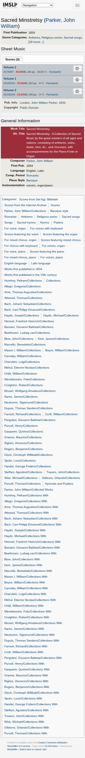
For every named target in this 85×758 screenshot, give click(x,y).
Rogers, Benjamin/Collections (23, 449)
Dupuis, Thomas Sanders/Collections (28, 408)
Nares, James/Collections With (24, 628)
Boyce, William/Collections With (24, 582)
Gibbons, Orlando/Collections (61, 477)
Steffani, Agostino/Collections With (26, 710)
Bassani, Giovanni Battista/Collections (28, 327)
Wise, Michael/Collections (21, 477)
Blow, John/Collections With (22, 559)
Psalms (58, 222)
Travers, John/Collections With (24, 716)
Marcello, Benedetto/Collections (25, 344)
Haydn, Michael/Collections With (25, 536)
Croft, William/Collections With (23, 652)
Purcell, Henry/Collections (21, 425)
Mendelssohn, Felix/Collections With (27, 611)
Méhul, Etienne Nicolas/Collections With (30, 600)
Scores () (12, 59)
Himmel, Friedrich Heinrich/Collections (29, 321)
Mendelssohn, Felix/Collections (24, 379)
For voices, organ (53, 245)
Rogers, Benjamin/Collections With (26, 687)
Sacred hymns (26, 222)
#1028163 (9, 83)
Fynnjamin (55, 72)
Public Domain (29, 107)
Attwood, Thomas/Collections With (26, 512)
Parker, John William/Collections (25, 211)
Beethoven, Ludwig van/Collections (27, 332)
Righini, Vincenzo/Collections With (26, 681)
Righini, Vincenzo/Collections (23, 443)
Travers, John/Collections (62, 472)
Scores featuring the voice (21, 234)
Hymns (44, 222)
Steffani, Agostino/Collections (23, 472)
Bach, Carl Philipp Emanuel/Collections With (32, 524)
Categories (9, 199)
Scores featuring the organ (60, 234)
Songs (8, 222)
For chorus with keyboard (21, 245)
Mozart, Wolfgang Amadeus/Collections (29, 391)
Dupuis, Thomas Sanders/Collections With (31, 640)
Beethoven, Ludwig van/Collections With (30, 553)
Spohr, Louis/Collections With (23, 698)
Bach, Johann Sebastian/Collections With (31, 518)
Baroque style (59, 211)
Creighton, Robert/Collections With (26, 617)
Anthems (34, 37)
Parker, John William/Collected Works (28, 489)
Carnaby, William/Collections (22, 356)
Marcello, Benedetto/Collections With (28, 570)
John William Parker (44, 102)
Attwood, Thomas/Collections (23, 298)
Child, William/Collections (20, 373)
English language (15, 263)
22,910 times (51, 746)
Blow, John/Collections (18, 338)
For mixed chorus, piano (20, 257)
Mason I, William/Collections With (25, 576)
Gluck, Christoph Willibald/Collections (28, 454)
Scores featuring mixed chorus (61, 240)
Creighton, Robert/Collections (23, 385)
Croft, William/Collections (61, 414)
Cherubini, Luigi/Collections (22, 361)
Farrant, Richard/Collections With (25, 646)
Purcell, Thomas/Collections (22, 483)
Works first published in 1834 (23, 269)
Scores (55, 205)
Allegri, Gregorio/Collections (22, 286)
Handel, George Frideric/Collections (27, 466)
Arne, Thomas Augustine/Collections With (31, 507)
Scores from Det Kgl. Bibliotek (38, 199)
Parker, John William (39, 160)
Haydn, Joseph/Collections (21, 315)
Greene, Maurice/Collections (22, 437)
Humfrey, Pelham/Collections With (26, 495)
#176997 (9, 72)
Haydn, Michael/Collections (61, 315)
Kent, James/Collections (53, 338)
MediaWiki (12, 749)
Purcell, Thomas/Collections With (25, 733)
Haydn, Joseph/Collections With (25, 530)
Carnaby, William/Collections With (26, 588)
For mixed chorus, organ (20, 240)
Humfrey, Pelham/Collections (23, 280)
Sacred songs (73, 37)
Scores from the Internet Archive (25, 205)
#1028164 (9, 94)
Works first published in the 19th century (30, 274)
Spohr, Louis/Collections (20, 460)
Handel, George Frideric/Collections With (31, 704)
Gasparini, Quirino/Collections (23, 431)
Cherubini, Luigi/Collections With (25, 594)
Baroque (32, 180)
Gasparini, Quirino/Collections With (27, 669)
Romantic (32, 175)
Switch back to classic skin (32, 749)
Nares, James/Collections (21, 396)
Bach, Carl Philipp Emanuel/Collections (29, 309)
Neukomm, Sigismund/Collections (26, 402)
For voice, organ (15, 228)
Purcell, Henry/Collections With (24, 663)
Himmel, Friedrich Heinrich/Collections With (32, 541)
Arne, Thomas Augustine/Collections (28, 292)
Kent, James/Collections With (23, 565)
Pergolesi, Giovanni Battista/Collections (29, 420)
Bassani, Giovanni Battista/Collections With (32, 547)
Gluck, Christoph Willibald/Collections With (31, 692)
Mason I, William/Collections (22, 350)
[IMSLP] (11, 5)
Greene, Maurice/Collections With (26, 675)
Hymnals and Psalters (59, 483)
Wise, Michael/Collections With (24, 721)
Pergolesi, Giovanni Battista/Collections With (33, 657)
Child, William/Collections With (24, 605)
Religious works (52, 37)
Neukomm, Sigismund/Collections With (29, 634)
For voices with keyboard (46, 228)
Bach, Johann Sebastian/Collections (27, 304)
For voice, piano (14, 251)
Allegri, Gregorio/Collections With (25, 501)
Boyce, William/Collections (62, 350)
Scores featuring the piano (47, 251)
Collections (53, 280)
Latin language (41, 263)
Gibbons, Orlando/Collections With (26, 727)
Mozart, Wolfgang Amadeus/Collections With (33, 623)
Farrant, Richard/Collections (22, 414)
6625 (40, 72)
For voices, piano (51, 257)
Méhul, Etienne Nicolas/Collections (26, 367)
